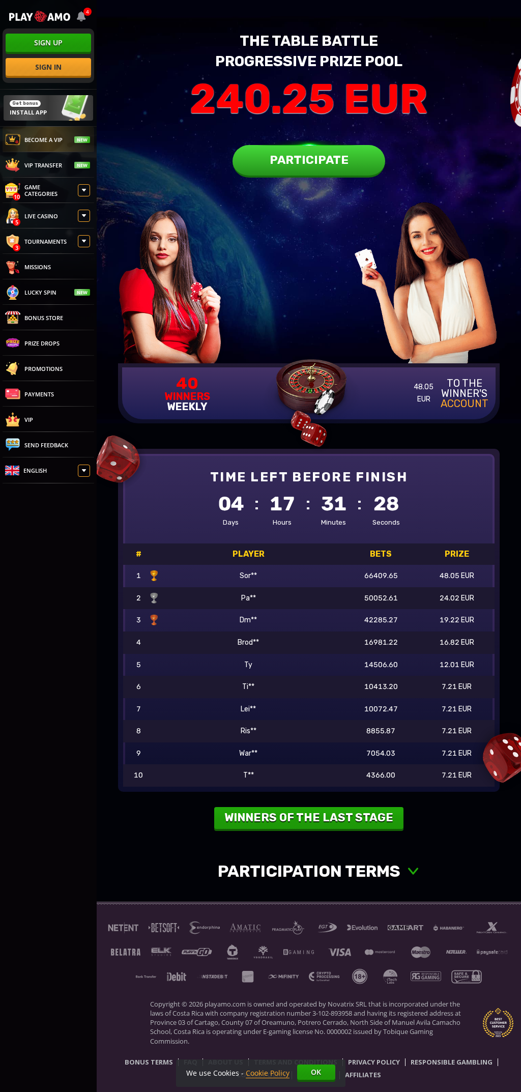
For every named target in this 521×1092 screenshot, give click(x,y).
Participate (309, 160)
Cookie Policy (268, 1073)
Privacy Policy (374, 1062)
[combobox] (81, 16)
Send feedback (46, 445)
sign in (48, 67)
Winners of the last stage (308, 817)
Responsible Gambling (452, 1062)
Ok (316, 1072)
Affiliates (363, 1075)
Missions (37, 267)
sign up (48, 42)
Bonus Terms (149, 1062)
